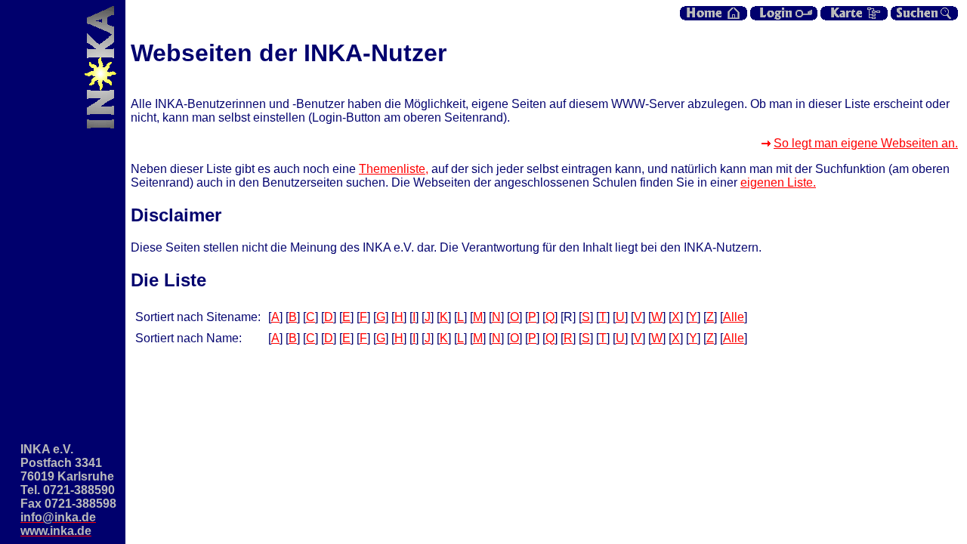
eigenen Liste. (778, 182)
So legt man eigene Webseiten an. (866, 143)
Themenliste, (393, 168)
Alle (733, 317)
